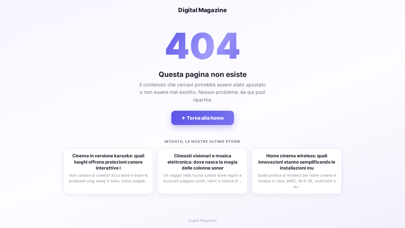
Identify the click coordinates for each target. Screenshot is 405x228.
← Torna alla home (202, 118)
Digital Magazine (202, 10)
